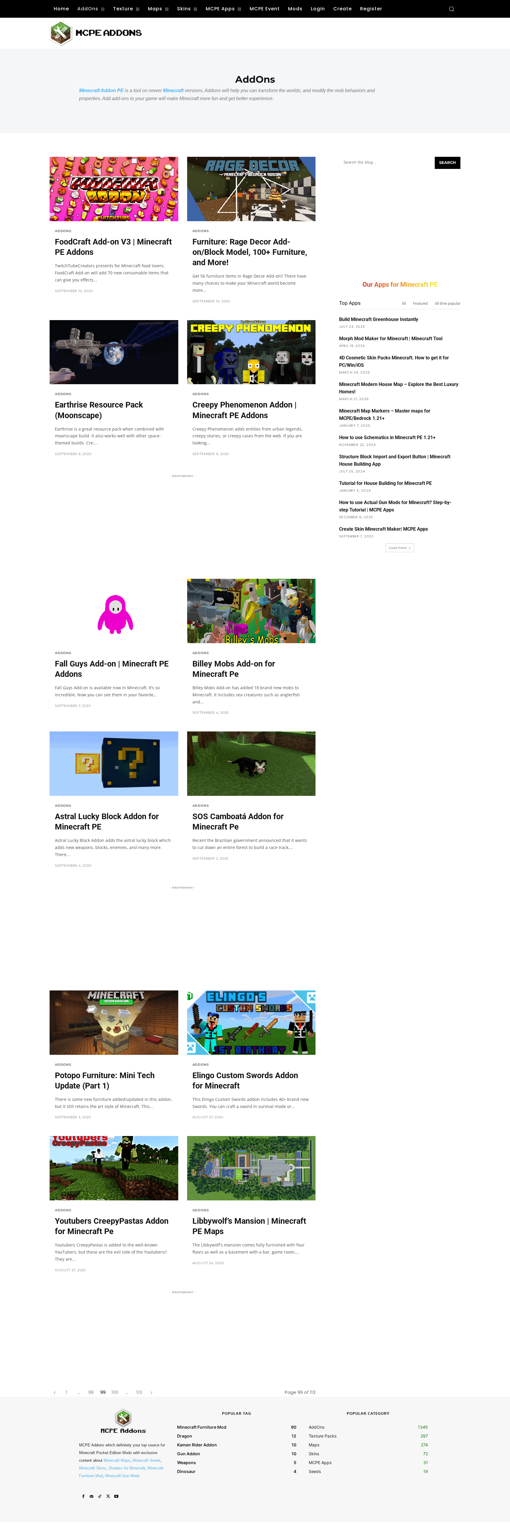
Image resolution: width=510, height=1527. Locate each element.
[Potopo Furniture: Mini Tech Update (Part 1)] (114, 1022)
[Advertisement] (263, 32)
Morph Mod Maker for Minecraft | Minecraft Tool (390, 338)
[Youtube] (116, 1496)
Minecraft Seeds (147, 1460)
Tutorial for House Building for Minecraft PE (385, 483)
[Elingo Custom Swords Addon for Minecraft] (251, 1022)
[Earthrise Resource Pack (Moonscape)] (114, 352)
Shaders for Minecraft (126, 1468)
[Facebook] (83, 1496)
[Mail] (91, 1496)
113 (139, 1392)
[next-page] (151, 1392)
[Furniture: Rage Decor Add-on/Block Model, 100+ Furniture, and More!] (251, 189)
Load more (398, 547)
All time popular (447, 303)
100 (115, 1392)
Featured (420, 303)
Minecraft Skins (92, 1468)
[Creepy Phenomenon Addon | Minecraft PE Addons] (251, 352)
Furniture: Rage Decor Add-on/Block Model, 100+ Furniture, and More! (249, 252)
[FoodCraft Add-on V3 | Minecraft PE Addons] (114, 189)
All (404, 303)
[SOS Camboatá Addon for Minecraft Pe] (251, 763)
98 (91, 1392)
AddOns (63, 231)
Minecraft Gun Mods (122, 1476)
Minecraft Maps (117, 1460)
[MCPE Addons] (96, 33)
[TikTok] (100, 1496)
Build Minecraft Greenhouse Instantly (378, 319)
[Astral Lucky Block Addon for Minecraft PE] (114, 763)
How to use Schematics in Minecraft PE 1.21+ (387, 437)
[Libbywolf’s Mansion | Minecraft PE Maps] (251, 1168)
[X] (108, 1496)
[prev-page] (54, 1392)
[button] (451, 9)
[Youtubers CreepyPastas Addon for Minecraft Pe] (114, 1168)
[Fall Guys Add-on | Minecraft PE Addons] (114, 611)
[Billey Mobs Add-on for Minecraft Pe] (251, 611)
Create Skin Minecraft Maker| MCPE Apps (383, 529)
